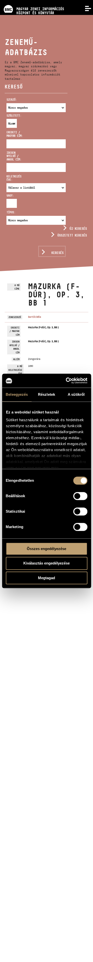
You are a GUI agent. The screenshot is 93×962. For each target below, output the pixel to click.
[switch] (80, 496)
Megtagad (46, 578)
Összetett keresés (72, 235)
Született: (9, 115)
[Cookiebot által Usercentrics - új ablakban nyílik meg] (66, 380)
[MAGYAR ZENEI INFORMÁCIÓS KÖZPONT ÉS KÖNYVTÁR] (32, 2)
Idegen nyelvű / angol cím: (13, 156)
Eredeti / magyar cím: (14, 134)
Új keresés (78, 229)
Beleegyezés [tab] (17, 394)
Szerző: (11, 99)
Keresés (57, 253)
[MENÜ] (85, 8)
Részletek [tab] (46, 394)
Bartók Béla (34, 317)
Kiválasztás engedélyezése (46, 563)
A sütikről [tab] (76, 394)
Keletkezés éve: (13, 178)
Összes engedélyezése (46, 549)
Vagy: (9, 195)
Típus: (10, 212)
